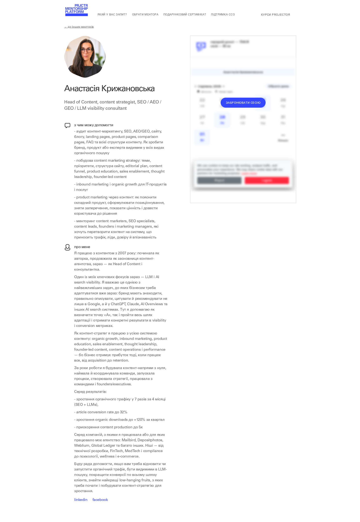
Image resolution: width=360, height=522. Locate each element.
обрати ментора (145, 15)
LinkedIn (81, 500)
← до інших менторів (79, 27)
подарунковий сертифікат (184, 15)
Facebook (100, 500)
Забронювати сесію (243, 103)
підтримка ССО (223, 15)
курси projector (275, 15)
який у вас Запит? (112, 15)
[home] (76, 10)
